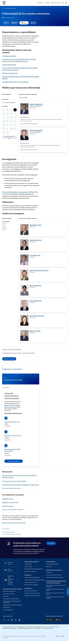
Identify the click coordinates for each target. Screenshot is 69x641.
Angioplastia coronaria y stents (10, 502)
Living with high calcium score (12, 421)
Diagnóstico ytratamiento (15, 23)
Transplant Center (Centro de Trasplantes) (15, 82)
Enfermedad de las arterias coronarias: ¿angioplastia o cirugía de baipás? (20, 484)
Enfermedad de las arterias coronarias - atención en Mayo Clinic (18, 353)
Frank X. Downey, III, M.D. (36, 130)
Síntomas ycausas (6, 23)
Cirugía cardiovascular (9, 64)
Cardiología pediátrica (9, 56)
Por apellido (5, 106)
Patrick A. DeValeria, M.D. (36, 104)
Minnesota (4, 227)
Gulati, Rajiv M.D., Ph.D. (36, 240)
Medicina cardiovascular (10, 73)
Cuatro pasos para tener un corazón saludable (14, 481)
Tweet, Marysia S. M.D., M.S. (37, 316)
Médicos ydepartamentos (24, 23)
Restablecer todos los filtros (10, 137)
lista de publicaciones (17, 205)
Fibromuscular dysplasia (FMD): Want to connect (12, 450)
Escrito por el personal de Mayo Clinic (11, 349)
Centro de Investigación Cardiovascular (16, 192)
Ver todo (4, 230)
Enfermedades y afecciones (10, 8)
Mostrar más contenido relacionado (11, 488)
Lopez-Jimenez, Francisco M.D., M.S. (39, 270)
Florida (3, 225)
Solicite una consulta (9, 359)
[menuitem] (6, 23)
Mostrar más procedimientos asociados (12, 509)
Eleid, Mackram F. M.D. (35, 225)
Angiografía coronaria (7, 498)
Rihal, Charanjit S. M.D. (35, 285)
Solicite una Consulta (9, 17)
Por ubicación (5, 99)
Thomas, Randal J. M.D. (36, 300)
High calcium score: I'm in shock (12, 435)
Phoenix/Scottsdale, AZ (10, 102)
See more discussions (13, 461)
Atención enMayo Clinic (33, 23)
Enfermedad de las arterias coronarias (26, 13)
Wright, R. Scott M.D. (35, 331)
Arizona (4, 223)
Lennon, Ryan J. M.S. (35, 255)
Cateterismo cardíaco (7, 506)
